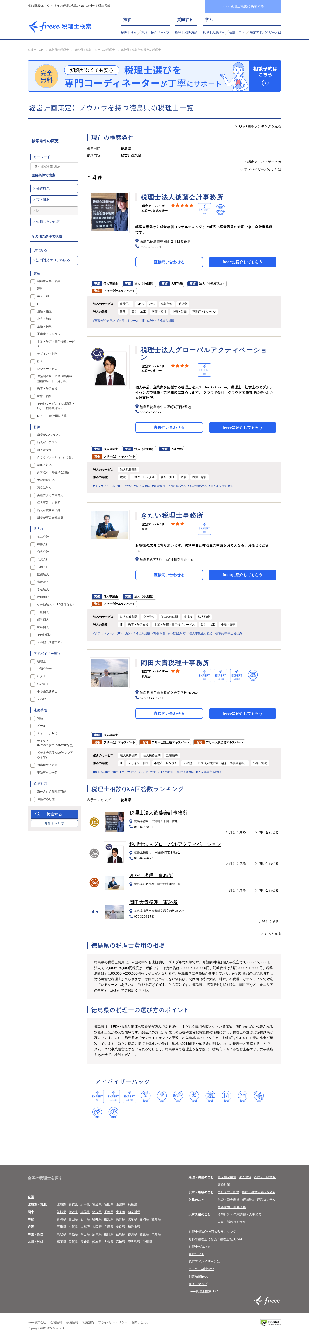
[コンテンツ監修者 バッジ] (113, 1112)
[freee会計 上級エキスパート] (113, 1096)
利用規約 (88, 1322)
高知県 (156, 1234)
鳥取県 (61, 1234)
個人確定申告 (227, 1177)
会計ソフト (237, 32)
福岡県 (61, 1242)
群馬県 (85, 1212)
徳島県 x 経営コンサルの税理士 (94, 50)
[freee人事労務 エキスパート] (129, 1096)
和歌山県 (134, 1227)
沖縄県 (147, 1242)
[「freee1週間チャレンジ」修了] (210, 1096)
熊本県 (97, 1242)
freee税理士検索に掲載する (243, 6)
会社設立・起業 (228, 1192)
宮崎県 (120, 1242)
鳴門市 (244, 985)
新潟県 (61, 1219)
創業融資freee (198, 1276)
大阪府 (97, 1227)
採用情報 (72, 1322)
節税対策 (224, 1184)
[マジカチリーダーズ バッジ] (259, 1096)
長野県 (120, 1219)
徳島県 (120, 1234)
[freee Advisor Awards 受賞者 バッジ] (145, 1096)
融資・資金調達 (228, 1199)
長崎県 (85, 1242)
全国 (31, 1197)
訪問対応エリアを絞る (53, 260)
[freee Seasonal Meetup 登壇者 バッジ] (178, 1096)
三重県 (61, 1227)
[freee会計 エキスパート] (97, 1096)
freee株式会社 (37, 1322)
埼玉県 (97, 1212)
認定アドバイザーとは (265, 32)
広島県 (97, 1234)
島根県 (73, 1234)
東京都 (120, 1212)
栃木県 (73, 1212)
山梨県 (108, 1219)
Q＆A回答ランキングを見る (260, 126)
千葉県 (108, 1212)
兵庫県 (108, 1227)
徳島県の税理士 (59, 50)
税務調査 (248, 1199)
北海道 (61, 1204)
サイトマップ (198, 1284)
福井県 (97, 1219)
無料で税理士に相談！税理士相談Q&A (215, 1239)
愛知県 (156, 1219)
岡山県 (85, 1234)
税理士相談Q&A (186, 32)
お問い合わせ (140, 1322)
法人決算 (245, 1177)
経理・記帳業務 (265, 1177)
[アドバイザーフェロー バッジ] (97, 1112)
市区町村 (43, 199)
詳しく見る (237, 832)
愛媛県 (144, 1234)
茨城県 (61, 1212)
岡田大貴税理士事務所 (153, 902)
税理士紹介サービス (155, 32)
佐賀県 (73, 1242)
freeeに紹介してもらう (243, 262)
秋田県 (108, 1204)
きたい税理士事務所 (151, 875)
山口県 (108, 1234)
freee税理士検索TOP (203, 1291)
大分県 (108, 1242)
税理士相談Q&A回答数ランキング (212, 1232)
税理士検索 (129, 32)
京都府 (85, 1227)
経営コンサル (266, 1199)
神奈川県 (134, 1212)
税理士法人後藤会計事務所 (158, 812)
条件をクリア (54, 823)
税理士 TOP (35, 50)
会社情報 (56, 1322)
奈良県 (120, 1227)
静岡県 (144, 1219)
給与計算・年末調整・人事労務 (239, 1214)
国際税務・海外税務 (232, 1207)
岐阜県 (132, 1219)
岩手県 (85, 1204)
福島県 (132, 1204)
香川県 (132, 1234)
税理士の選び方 (214, 32)
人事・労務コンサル (232, 1222)
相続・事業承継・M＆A (258, 1192)
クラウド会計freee (201, 1269)
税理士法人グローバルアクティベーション (175, 844)
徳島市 (183, 973)
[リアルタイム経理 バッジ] (242, 1096)
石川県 (85, 1219)
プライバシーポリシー (112, 1322)
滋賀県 (73, 1227)
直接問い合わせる (169, 262)
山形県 (120, 1204)
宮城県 (97, 1204)
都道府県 (43, 188)
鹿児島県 (134, 1242)
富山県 (73, 1219)
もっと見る (272, 933)
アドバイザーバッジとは (262, 169)
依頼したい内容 (48, 222)
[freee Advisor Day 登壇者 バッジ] (162, 1096)
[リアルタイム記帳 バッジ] (226, 1096)
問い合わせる (269, 832)
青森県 (73, 1204)
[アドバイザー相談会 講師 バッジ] (194, 1096)
